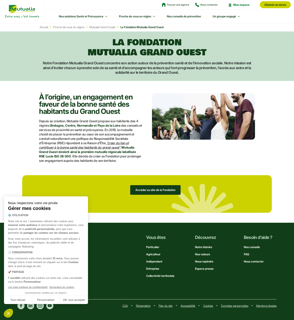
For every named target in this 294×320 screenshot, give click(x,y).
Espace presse (204, 268)
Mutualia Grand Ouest (102, 27)
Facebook (21, 305)
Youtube (49, 305)
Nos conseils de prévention (184, 16)
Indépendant (154, 261)
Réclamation (143, 305)
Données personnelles (234, 305)
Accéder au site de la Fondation (155, 190)
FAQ (246, 254)
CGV (125, 305)
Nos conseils (252, 247)
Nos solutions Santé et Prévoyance (81, 16)
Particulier (152, 247)
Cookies (208, 305)
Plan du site (166, 305)
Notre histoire (203, 247)
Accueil (44, 27)
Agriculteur (153, 254)
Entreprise (152, 268)
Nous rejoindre (204, 261)
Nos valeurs (202, 254)
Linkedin (30, 305)
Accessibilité (188, 305)
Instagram (40, 305)
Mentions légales (266, 305)
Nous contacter (254, 261)
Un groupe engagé (224, 16)
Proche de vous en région (135, 16)
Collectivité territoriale (160, 275)
